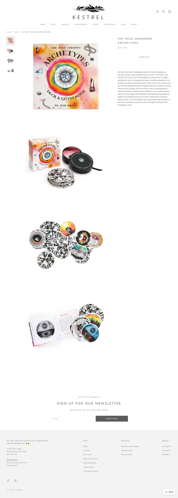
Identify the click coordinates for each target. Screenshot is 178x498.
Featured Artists (89, 463)
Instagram (166, 446)
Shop (16, 32)
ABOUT (134, 24)
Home (9, 32)
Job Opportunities (90, 471)
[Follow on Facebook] (8, 480)
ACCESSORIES (81, 24)
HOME (95, 24)
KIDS (124, 24)
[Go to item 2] (10, 51)
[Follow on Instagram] (15, 480)
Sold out (144, 57)
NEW (43, 24)
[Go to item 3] (10, 61)
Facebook (166, 450)
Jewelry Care (88, 467)
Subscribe (112, 418)
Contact (86, 450)
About (85, 446)
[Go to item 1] (10, 41)
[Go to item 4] (10, 71)
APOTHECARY (110, 24)
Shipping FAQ (126, 450)
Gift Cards (87, 454)
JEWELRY (65, 24)
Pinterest (165, 454)
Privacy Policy (127, 454)
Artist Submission (90, 458)
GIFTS (53, 24)
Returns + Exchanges (130, 446)
